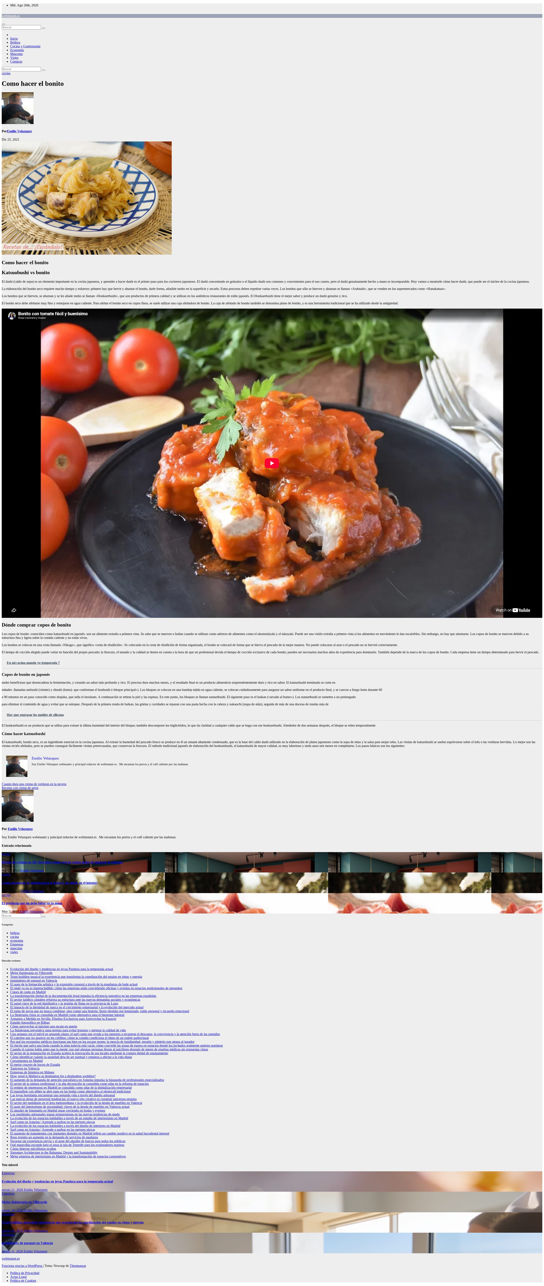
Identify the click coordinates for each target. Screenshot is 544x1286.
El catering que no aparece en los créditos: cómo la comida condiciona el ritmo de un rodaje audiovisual (79, 1038)
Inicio (14, 38)
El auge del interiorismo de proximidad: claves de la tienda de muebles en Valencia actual (69, 1106)
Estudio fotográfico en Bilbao (30, 1022)
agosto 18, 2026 (13, 1230)
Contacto (16, 61)
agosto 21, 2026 (13, 1189)
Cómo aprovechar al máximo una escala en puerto (43, 1026)
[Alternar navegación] (3, 24)
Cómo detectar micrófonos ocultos (33, 1148)
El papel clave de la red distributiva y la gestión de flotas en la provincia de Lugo (64, 1003)
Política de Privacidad (24, 1273)
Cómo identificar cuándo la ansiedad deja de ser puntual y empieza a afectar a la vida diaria (71, 1057)
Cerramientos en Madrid (26, 1061)
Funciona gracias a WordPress (22, 1266)
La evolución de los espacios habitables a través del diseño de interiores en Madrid (65, 1126)
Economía (17, 50)
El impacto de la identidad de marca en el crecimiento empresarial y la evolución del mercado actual (76, 1007)
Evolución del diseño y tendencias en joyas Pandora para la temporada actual (61, 969)
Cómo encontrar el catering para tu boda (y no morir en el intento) (49, 883)
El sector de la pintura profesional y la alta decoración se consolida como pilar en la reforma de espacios (79, 1084)
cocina (6, 73)
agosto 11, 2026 (13, 1251)
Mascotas (16, 54)
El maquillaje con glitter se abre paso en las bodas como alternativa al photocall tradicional (70, 1091)
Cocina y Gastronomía (25, 46)
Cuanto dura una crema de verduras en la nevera (34, 784)
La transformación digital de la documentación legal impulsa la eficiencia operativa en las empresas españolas (83, 996)
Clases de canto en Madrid (28, 992)
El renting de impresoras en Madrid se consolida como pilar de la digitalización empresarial (71, 1087)
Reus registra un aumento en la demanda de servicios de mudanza (54, 1137)
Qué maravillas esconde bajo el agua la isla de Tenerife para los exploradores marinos (67, 1145)
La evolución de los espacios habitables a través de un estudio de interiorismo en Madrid (69, 1118)
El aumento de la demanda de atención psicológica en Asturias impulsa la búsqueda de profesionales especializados (87, 1080)
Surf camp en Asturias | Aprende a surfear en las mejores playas (52, 1122)
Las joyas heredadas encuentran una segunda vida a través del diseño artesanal (62, 1095)
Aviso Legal (18, 1277)
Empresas (16, 944)
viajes (14, 952)
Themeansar (78, 1266)
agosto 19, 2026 (13, 1210)
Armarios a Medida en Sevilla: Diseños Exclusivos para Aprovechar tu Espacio (63, 1019)
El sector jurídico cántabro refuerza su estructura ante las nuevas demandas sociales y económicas (75, 999)
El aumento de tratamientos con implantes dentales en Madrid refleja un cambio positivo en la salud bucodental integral (89, 1133)
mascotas (16, 948)
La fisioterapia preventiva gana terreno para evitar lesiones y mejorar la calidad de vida (68, 1030)
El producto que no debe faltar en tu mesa (32, 903)
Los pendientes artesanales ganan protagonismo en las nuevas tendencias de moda (65, 1114)
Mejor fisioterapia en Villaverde (31, 973)
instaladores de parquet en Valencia (33, 980)
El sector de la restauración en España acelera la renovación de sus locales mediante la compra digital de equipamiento (89, 1053)
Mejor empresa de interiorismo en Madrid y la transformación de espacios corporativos (68, 1156)
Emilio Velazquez (19, 131)
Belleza (15, 42)
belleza (15, 933)
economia (16, 940)
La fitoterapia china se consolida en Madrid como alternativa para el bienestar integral (67, 1015)
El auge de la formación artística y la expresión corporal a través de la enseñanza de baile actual (73, 984)
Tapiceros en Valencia (25, 1068)
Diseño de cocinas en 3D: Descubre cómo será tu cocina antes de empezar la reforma (62, 862)
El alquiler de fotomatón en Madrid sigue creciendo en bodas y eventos (57, 1110)
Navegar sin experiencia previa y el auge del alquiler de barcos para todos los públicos (67, 1141)
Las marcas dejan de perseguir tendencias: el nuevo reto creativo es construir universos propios (73, 1099)
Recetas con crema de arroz (20, 788)
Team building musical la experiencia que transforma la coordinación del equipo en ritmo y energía (76, 976)
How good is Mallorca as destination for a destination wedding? (53, 1076)
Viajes (14, 57)
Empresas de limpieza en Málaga (32, 1072)
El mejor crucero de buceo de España (35, 1064)
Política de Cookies (23, 1280)
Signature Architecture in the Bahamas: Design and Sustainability (54, 1152)
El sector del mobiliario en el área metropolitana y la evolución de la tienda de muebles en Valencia (76, 1103)
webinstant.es (11, 16)
